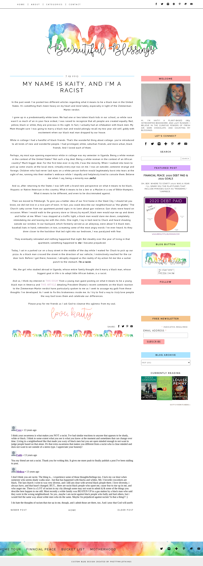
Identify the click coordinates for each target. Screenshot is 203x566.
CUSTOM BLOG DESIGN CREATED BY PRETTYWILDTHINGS (102, 562)
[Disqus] (72, 382)
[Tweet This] (122, 326)
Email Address (155, 330)
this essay (52, 280)
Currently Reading (166, 373)
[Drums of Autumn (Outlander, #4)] (149, 399)
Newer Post (19, 510)
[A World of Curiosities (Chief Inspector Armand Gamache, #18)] (180, 399)
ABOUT (35, 4)
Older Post (126, 510)
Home (72, 510)
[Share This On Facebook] (118, 326)
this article (48, 284)
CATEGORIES (54, 4)
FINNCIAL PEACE (41, 549)
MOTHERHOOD (103, 549)
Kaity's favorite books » (180, 405)
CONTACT (75, 4)
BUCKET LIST (73, 549)
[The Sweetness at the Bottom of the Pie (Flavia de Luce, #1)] (164, 400)
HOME (21, 4)
